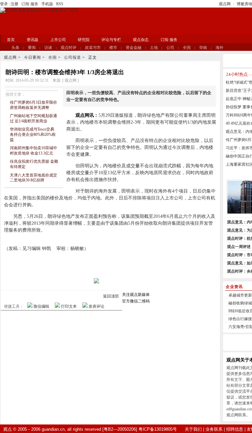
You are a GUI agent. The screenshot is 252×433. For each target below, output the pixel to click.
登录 (4, 4)
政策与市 (93, 47)
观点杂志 (141, 39)
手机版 (47, 4)
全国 (187, 47)
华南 (203, 47)
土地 (154, 47)
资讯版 (32, 39)
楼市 (113, 47)
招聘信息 (234, 429)
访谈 (48, 47)
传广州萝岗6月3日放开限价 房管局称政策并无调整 (33, 105)
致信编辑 (41, 306)
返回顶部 (111, 296)
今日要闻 (32, 57)
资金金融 (133, 47)
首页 (11, 39)
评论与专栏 (111, 39)
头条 (15, 47)
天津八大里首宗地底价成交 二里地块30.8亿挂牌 (33, 178)
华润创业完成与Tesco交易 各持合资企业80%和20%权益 (33, 134)
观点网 (225, 4)
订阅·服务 (29, 4)
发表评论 (96, 306)
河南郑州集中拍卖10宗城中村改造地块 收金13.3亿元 (33, 150)
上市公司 (58, 39)
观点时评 (68, 47)
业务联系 (213, 429)
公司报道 (72, 57)
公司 (170, 47)
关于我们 (193, 429)
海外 (219, 47)
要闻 (32, 47)
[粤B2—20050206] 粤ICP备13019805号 (139, 429)
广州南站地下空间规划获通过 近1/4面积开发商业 (33, 118)
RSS (59, 4)
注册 (14, 4)
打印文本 (69, 306)
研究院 (84, 39)
